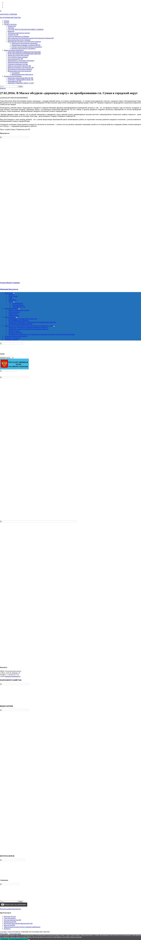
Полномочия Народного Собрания (19, 40)
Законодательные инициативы (18, 62)
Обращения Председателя (9, 289)
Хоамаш (6, 22)
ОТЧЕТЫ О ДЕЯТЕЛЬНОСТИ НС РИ (20, 79)
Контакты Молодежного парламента (23, 48)
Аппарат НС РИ (13, 34)
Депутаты (11, 28)
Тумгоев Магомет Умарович (10, 283)
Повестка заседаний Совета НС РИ (19, 66)
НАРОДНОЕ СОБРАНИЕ (8, 14)
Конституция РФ (9, 925)
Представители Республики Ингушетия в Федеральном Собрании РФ (31, 38)
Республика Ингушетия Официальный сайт (18, 923)
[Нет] (29, 939)
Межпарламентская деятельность (22, 74)
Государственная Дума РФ (12, 920)
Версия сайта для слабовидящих (15, 904)
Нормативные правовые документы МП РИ (26, 45)
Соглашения (16, 73)
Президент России (10, 916)
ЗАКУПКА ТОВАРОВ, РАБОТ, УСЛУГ (21, 83)
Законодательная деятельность (14, 50)
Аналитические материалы (13, 76)
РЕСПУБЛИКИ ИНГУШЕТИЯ (10, 17)
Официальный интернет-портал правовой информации (22, 927)
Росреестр (7, 928)
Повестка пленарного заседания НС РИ (21, 67)
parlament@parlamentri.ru (12, 676)
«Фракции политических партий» (19, 33)
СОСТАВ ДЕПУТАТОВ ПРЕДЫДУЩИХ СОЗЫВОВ (25, 29)
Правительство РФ (10, 922)
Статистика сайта (15, 933)
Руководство (12, 26)
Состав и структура (10, 24)
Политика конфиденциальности (10, 909)
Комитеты (11, 31)
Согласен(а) (4, 939)
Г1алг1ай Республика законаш (18, 57)
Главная (6, 21)
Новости (3, 88)
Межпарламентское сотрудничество (19, 71)
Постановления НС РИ (15, 59)
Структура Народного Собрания (18, 36)
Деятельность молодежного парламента (25, 43)
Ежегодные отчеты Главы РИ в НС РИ (20, 78)
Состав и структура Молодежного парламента (27, 47)
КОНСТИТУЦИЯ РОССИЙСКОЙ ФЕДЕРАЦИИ (24, 52)
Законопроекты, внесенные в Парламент (21, 60)
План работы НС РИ (14, 81)
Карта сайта (4, 933)
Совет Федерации (10, 918)
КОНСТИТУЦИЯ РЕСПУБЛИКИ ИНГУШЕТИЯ (24, 53)
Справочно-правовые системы (18, 64)
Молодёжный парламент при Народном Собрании (24, 41)
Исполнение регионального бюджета (20, 69)
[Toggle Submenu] (54, 326)
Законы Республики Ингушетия (18, 55)
